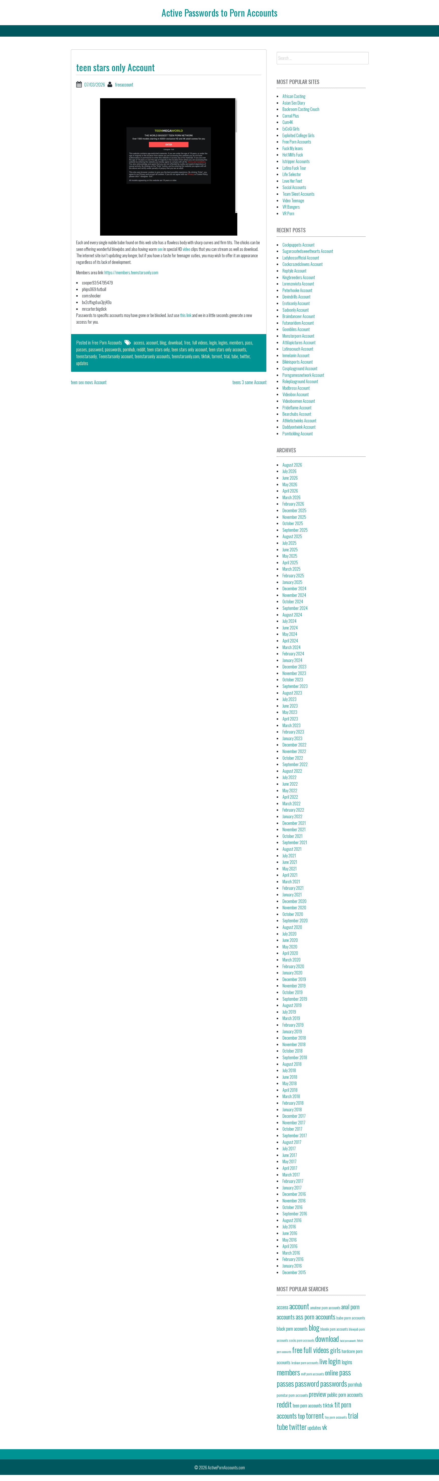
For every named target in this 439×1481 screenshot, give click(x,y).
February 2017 (293, 1181)
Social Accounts (294, 187)
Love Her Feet (292, 181)
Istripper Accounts (296, 161)
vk (324, 1427)
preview (317, 1394)
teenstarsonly (86, 356)
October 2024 (293, 601)
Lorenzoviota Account (298, 284)
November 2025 (294, 517)
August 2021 (292, 849)
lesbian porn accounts (304, 1362)
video (186, 249)
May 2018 (290, 1083)
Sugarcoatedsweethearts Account (308, 251)
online (331, 1372)
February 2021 (293, 888)
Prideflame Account (297, 408)
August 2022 (292, 771)
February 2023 (293, 732)
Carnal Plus (291, 116)
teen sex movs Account (88, 382)
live (323, 1361)
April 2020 (290, 953)
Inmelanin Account (296, 355)
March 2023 (292, 725)
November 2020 (294, 907)
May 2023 (290, 712)
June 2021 (290, 862)
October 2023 (293, 680)
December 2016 (294, 1194)
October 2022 (293, 758)
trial (227, 356)
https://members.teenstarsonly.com (131, 272)
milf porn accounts (312, 1373)
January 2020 (292, 973)
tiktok (205, 356)
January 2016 (292, 1266)
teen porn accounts (307, 1405)
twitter (245, 356)
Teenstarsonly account (116, 356)
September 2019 (295, 999)
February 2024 (293, 654)
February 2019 (293, 1025)
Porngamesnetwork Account (303, 375)
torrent (217, 356)
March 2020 (292, 960)
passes (81, 349)
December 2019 (294, 979)
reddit (141, 349)
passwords (113, 349)
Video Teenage (293, 200)
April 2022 (290, 797)
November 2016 (294, 1201)
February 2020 (293, 966)
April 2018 (290, 1090)
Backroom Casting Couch (301, 109)
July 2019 (289, 1012)
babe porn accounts (350, 1317)
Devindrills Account (296, 297)
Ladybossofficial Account (301, 258)
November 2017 (294, 1122)
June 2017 (290, 1155)
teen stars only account (189, 349)
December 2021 (294, 823)
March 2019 (291, 1018)
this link (185, 315)
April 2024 (290, 641)
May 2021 (290, 869)
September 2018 (295, 1057)
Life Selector (292, 174)
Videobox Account (296, 394)
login (213, 342)
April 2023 (290, 719)
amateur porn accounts (325, 1307)
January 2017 (292, 1188)
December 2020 (294, 901)
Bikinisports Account (298, 362)
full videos (200, 342)
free (187, 342)
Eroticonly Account (296, 303)
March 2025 (292, 569)
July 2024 (289, 621)
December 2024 (294, 588)
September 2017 (295, 1135)
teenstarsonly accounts (152, 356)
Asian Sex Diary (294, 103)
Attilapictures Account (299, 342)
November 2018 (294, 1044)
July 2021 (289, 856)
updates (82, 363)
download (175, 342)
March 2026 (292, 497)
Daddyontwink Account (299, 427)
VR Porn (288, 213)
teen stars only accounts (227, 349)
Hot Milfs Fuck (293, 155)
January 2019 (292, 1031)
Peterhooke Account (297, 290)
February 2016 (293, 1259)
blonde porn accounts (334, 1329)
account (152, 342)
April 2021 (290, 875)
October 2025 (293, 523)
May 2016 (290, 1240)
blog (163, 342)
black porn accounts (292, 1328)
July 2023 (289, 699)
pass (248, 342)
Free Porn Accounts (107, 342)
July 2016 (289, 1227)
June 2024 (290, 628)
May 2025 (290, 556)
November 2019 (294, 986)
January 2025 (292, 582)
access (139, 342)
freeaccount (124, 84)
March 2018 (291, 1096)
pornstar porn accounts (292, 1395)
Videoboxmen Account (299, 401)
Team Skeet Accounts (299, 194)
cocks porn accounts (301, 1340)
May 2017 (289, 1161)
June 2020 (290, 940)
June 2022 (290, 784)
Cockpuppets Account (299, 245)
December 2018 (294, 1038)
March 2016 (291, 1253)
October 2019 (293, 992)
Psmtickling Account (298, 433)
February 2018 (293, 1103)
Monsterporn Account (298, 336)
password (96, 349)
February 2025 (293, 575)
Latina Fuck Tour (294, 168)
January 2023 (292, 738)
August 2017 (292, 1142)
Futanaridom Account (298, 323)
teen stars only (158, 349)
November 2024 (294, 595)
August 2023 (292, 693)
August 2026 (292, 465)
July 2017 (289, 1148)
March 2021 (291, 882)
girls (335, 1350)
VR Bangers (291, 207)
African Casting (294, 96)
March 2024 (292, 647)
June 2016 (290, 1233)
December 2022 (294, 745)
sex (160, 249)
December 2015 (294, 1272)
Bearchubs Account (297, 414)
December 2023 (294, 667)
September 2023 (295, 686)
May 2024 (290, 634)
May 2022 (290, 790)
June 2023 (290, 706)
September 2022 (295, 764)
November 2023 (294, 673)
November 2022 (294, 751)
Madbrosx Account (296, 388)
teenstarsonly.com (185, 356)
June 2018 (290, 1077)
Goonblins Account (296, 329)
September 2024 (295, 608)
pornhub (129, 349)
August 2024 (292, 615)
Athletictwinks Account (299, 421)
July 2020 (289, 934)
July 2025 (289, 543)
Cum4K (288, 122)
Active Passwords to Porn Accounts (219, 12)
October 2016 (293, 1207)
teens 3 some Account (249, 382)
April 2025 (290, 562)
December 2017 (294, 1116)
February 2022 (293, 810)
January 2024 (292, 660)
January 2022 (292, 816)
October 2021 (293, 836)
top (301, 1415)
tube (234, 356)
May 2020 (290, 947)
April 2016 (290, 1246)
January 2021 (292, 895)
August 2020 (292, 927)
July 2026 (289, 471)
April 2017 (290, 1168)
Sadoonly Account (296, 310)
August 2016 (292, 1220)
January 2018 (292, 1109)
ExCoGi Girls (291, 129)
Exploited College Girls (299, 135)
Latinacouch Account (298, 349)
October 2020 (293, 914)
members (236, 342)
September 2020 (295, 920)
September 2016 (295, 1214)
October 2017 (292, 1129)
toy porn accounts (336, 1417)
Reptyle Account (294, 271)
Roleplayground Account (300, 381)
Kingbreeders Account (299, 277)
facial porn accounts (348, 1341)
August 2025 (292, 536)
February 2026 (293, 504)
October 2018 (293, 1051)
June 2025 (290, 550)
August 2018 (292, 1064)
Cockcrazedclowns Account (303, 264)
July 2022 (289, 777)
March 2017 (291, 1175)
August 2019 (292, 1005)
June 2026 (290, 478)
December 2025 (294, 510)
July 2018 (289, 1070)
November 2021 (294, 829)
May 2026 (290, 484)
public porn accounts (345, 1394)
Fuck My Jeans (293, 148)
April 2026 (290, 491)
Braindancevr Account (299, 316)
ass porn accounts (315, 1316)
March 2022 (292, 803)
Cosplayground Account (300, 368)
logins (223, 342)
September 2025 (295, 530)
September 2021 (295, 842)
